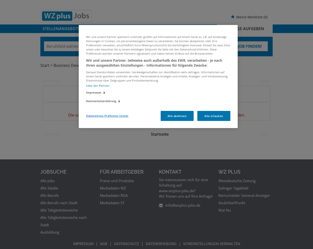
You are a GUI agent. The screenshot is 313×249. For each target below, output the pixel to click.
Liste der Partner (98, 85)
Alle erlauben (213, 116)
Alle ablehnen (177, 116)
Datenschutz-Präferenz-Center (107, 116)
